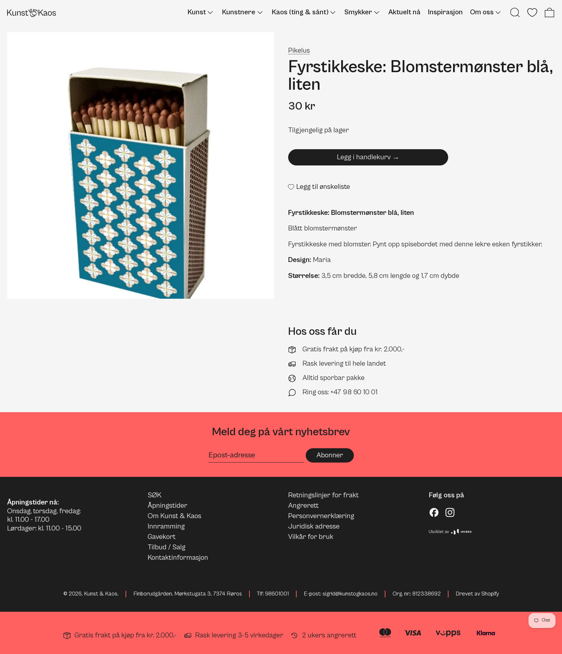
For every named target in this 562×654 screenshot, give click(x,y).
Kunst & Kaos (100, 594)
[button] (515, 12)
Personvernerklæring (321, 516)
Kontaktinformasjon (178, 558)
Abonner (329, 455)
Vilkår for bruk (310, 537)
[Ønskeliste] (532, 12)
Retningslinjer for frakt (323, 495)
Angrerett (303, 506)
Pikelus (299, 50)
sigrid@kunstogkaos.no (350, 594)
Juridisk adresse (314, 526)
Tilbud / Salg (166, 547)
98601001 (277, 594)
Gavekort (162, 537)
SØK (154, 495)
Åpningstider (167, 506)
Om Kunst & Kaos (174, 516)
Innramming (166, 526)
